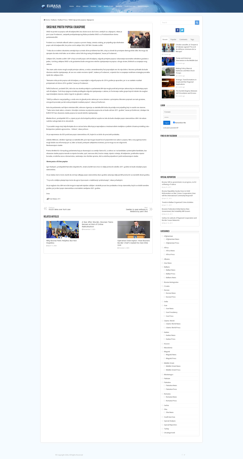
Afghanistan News (172, 239)
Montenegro (168, 375)
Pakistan (167, 378)
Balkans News (171, 278)
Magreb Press (171, 358)
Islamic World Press (173, 328)
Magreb (167, 352)
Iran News (170, 308)
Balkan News (170, 270)
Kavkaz (166, 332)
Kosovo (167, 344)
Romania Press (171, 401)
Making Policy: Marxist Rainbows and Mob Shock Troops (185, 70)
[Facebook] (178, 30)
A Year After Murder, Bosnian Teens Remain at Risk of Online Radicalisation (97, 224)
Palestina (167, 382)
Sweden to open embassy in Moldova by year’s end (137, 209)
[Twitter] (182, 30)
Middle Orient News (173, 366)
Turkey (166, 429)
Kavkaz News (170, 335)
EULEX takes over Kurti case (59, 208)
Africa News (170, 251)
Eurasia (93, 6)
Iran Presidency (171, 312)
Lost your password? (170, 128)
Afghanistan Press (172, 243)
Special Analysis (143, 6)
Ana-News (168, 263)
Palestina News (171, 385)
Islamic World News (173, 324)
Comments (183, 39)
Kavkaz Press (170, 339)
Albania (167, 259)
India (166, 302)
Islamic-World (169, 321)
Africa (78, 6)
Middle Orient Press (173, 370)
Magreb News (171, 355)
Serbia (166, 405)
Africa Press (170, 254)
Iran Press (169, 316)
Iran (99, 6)
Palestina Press (171, 389)
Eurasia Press (171, 297)
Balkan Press (62, 20)
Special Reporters (170, 425)
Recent (165, 39)
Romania (119, 6)
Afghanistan (168, 236)
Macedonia (168, 348)
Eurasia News (171, 293)
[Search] (197, 22)
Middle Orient (108, 6)
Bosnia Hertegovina (171, 282)
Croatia (166, 286)
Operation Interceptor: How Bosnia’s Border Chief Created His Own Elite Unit (133, 242)
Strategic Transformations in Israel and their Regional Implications (186, 82)
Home (71, 6)
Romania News (171, 397)
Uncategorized (169, 433)
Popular (173, 39)
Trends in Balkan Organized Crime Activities (177, 202)
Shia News (170, 412)
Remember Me (180, 123)
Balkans (85, 6)
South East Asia (130, 6)
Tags (192, 39)
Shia (165, 409)
